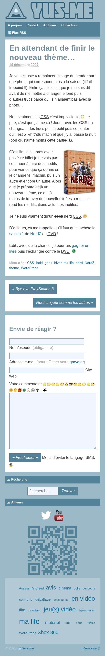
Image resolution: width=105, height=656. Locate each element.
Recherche (19, 479)
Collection (69, 25)
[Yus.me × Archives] (49, 10)
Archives (49, 25)
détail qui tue (61, 599)
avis (51, 588)
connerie (25, 599)
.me (28, 648)
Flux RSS (19, 33)
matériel (52, 622)
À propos (15, 25)
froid (39, 263)
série (79, 622)
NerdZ (35, 234)
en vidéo (83, 598)
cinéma (65, 588)
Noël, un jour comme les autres (63, 302)
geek (48, 263)
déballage (43, 599)
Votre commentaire (25, 384)
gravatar (77, 362)
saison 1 (16, 234)
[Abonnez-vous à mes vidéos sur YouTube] (59, 515)
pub (68, 623)
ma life (68, 263)
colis (77, 588)
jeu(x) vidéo (60, 609)
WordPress (29, 268)
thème (14, 268)
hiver (58, 263)
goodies (34, 610)
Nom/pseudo (31, 348)
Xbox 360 (48, 632)
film (22, 610)
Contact (32, 25)
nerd (79, 263)
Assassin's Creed (31, 588)
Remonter (90, 648)
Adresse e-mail (47, 362)
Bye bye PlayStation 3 (34, 289)
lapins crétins (87, 610)
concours (89, 588)
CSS (30, 263)
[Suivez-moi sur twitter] (46, 515)
